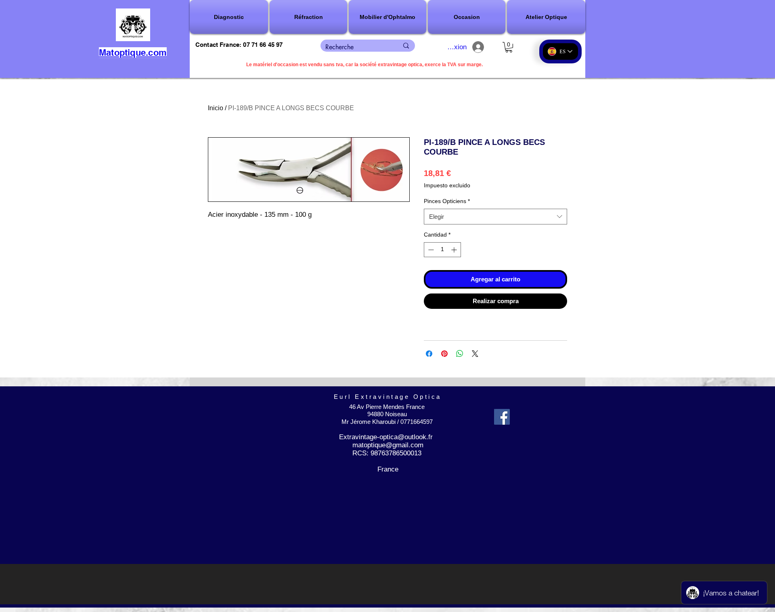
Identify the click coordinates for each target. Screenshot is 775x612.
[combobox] (495, 216)
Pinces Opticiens (447, 201)
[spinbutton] (442, 250)
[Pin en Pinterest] (444, 353)
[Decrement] (430, 250)
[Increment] (455, 250)
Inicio (215, 108)
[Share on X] (475, 353)
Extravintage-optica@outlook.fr (386, 437)
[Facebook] (502, 417)
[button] (229, 17)
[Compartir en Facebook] (429, 353)
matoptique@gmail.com (387, 445)
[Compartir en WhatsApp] (460, 353)
